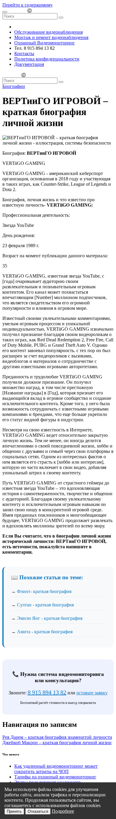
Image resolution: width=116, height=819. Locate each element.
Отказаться (38, 811)
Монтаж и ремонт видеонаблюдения (51, 37)
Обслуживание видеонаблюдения (48, 32)
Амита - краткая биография (45, 631)
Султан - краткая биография (45, 604)
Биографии (13, 86)
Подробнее (63, 811)
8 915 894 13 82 (47, 692)
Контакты (24, 53)
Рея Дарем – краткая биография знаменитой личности (57, 737)
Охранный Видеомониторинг (44, 42)
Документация (29, 64)
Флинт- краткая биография (44, 591)
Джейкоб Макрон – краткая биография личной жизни (57, 742)
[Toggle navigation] (4, 12)
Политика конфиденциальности (46, 58)
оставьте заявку (92, 692)
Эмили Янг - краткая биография (49, 618)
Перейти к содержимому (27, 4)
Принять (14, 811)
